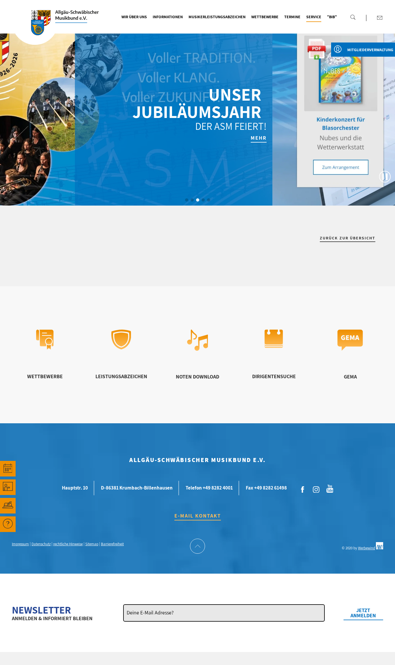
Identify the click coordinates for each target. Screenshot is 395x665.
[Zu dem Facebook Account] (302, 489)
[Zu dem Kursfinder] (8, 487)
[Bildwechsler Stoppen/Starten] (385, 176)
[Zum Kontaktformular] (379, 17)
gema (350, 376)
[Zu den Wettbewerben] (44, 347)
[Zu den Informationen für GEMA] (350, 349)
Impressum (20, 544)
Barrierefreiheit (112, 544)
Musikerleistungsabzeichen (217, 16)
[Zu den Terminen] (8, 468)
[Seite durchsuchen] (352, 17)
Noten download (197, 376)
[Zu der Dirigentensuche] (274, 346)
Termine (292, 16)
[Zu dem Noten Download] (197, 349)
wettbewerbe (45, 376)
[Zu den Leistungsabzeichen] (121, 347)
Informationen (168, 16)
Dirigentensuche (274, 376)
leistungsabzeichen (121, 376)
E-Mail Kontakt (197, 515)
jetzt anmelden (363, 613)
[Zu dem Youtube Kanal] (329, 488)
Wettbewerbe (264, 16)
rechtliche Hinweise (68, 544)
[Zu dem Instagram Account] (316, 489)
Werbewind (366, 548)
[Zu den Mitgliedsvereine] (8, 505)
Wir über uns (134, 16)
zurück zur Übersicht (347, 238)
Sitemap (91, 544)
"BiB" (332, 16)
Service (313, 16)
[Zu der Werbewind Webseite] (379, 548)
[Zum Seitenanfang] (197, 547)
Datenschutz (41, 544)
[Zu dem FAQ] (8, 524)
